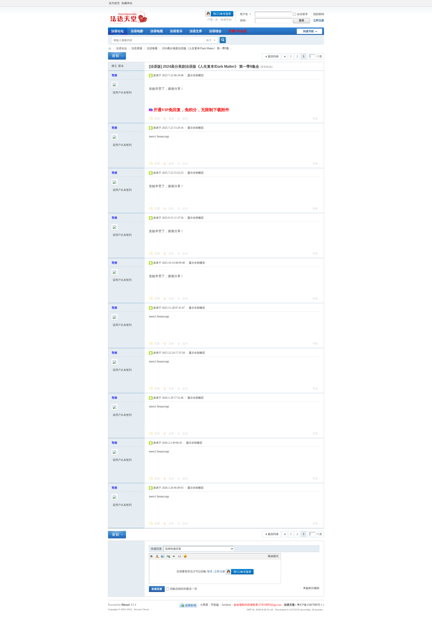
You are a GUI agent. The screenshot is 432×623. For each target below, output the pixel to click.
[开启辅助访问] (323, 3)
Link (168, 556)
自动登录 (302, 14)
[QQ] (188, 604)
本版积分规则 (311, 588)
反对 (185, 118)
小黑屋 (204, 604)
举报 (315, 118)
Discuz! (126, 604)
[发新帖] (117, 56)
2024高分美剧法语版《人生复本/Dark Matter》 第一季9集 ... (197, 48)
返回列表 (273, 56)
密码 (242, 20)
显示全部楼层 (195, 75)
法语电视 (156, 31)
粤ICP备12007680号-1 (310, 604)
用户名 (244, 14)
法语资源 (136, 48)
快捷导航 (308, 31)
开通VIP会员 (238, 31)
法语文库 (195, 31)
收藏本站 (127, 3)
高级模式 (273, 556)
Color (157, 556)
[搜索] (222, 40)
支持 (172, 118)
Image (162, 556)
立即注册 (318, 20)
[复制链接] (266, 66)
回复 (157, 118)
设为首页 (114, 3)
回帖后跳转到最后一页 (183, 588)
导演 (114, 75)
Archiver (226, 604)
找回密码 (318, 14)
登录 (209, 571)
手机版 (215, 604)
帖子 (209, 40)
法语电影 (137, 31)
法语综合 (215, 31)
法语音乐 (176, 31)
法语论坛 (117, 31)
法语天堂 (110, 48)
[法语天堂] (129, 24)
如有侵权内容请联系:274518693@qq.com (257, 604)
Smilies (185, 556)
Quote (174, 556)
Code (179, 556)
